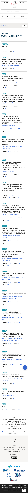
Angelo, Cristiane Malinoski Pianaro (12, 296)
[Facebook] (15, 454)
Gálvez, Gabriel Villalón (8, 359)
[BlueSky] (10, 454)
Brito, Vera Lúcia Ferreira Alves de (11, 277)
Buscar (15, 16)
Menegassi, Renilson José (9, 298)
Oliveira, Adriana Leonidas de (10, 258)
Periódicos (5, 26)
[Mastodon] (12, 454)
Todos (7, 16)
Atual (21, 20)
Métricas (23, 16)
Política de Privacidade (14, 490)
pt (7, 52)
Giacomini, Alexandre (8, 235)
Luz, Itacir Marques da (8, 171)
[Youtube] (17, 454)
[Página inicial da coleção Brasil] (14, 443)
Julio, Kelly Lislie (6, 146)
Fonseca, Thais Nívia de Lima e (10, 65)
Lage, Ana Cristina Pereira (9, 103)
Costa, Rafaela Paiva (7, 378)
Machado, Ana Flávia (7, 338)
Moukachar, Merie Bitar (8, 317)
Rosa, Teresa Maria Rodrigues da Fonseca (13, 82)
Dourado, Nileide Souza (8, 125)
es (10, 195)
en (8, 85)
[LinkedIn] (14, 454)
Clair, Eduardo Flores (7, 192)
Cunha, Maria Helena (13, 340)
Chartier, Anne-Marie (8, 395)
